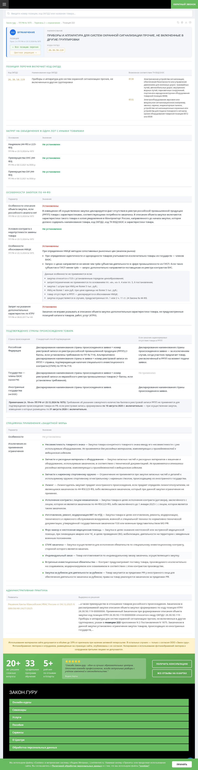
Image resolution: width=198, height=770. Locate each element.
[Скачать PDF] (186, 22)
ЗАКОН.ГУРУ (23, 692)
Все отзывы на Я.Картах (172, 673)
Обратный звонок (184, 4)
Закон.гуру (11, 22)
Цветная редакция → (25, 52)
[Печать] (182, 22)
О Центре (18, 740)
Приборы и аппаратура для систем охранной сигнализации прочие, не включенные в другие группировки (72, 80)
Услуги (16, 717)
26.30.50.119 (56, 50)
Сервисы (18, 732)
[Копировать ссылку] (178, 22)
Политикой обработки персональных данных (77, 766)
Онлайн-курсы (21, 702)
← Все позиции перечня (25, 47)
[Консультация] (190, 22)
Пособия (17, 725)
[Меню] (4, 4)
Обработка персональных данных (34, 747)
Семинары (19, 710)
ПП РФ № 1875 (25, 22)
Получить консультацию (172, 663)
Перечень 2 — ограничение (47, 22)
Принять (182, 764)
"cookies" (144, 766)
